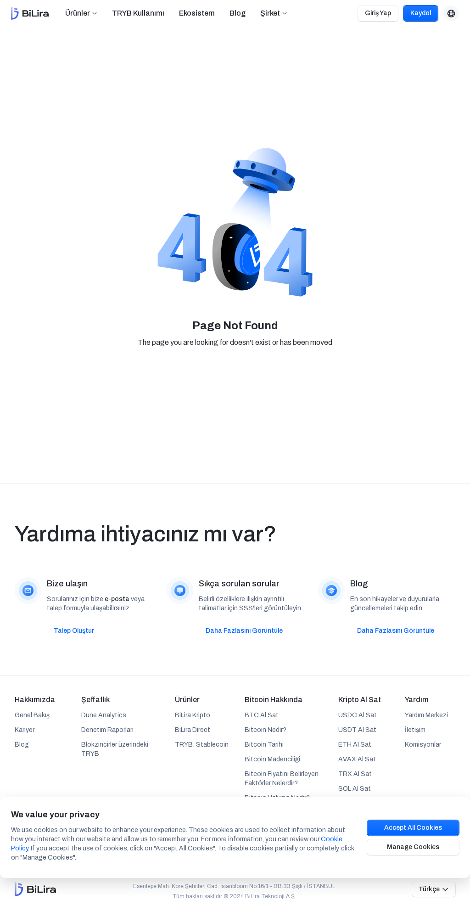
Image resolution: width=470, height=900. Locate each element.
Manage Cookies (413, 847)
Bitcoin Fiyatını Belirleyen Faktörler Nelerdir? (282, 779)
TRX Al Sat (355, 774)
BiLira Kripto (192, 715)
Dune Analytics (103, 715)
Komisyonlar (423, 744)
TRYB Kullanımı (138, 13)
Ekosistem (197, 13)
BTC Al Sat (262, 715)
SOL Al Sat (354, 788)
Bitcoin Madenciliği (272, 759)
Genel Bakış (32, 715)
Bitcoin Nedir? (265, 729)
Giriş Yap (378, 13)
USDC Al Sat (357, 715)
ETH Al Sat (354, 744)
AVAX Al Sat (357, 759)
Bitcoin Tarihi (264, 744)
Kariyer (24, 729)
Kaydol (420, 13)
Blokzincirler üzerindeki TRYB (114, 749)
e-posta (117, 599)
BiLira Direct (192, 729)
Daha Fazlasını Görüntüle (244, 630)
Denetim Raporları (107, 729)
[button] (81, 13)
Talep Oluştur (74, 630)
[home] (30, 13)
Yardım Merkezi (426, 715)
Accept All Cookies (413, 827)
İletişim (415, 729)
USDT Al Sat (357, 729)
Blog (237, 13)
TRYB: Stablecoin (202, 744)
